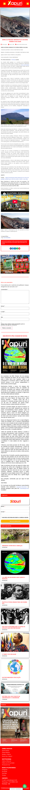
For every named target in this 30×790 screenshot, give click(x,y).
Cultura (20, 44)
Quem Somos (5, 750)
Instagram (4, 769)
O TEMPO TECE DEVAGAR (9, 654)
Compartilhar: (4, 236)
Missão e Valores (6, 754)
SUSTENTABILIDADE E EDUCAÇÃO (11, 677)
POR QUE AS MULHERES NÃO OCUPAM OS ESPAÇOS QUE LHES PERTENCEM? (13, 627)
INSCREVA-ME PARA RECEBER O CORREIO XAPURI (15, 517)
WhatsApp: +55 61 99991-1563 (10, 782)
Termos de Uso (6, 764)
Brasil (18, 44)
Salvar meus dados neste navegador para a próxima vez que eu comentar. (13, 324)
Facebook (4, 771)
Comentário (4, 289)
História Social (24, 44)
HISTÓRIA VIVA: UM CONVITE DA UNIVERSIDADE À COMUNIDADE (11, 697)
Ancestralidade (7, 237)
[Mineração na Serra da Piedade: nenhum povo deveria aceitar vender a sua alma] (15, 228)
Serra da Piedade (25, 65)
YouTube (4, 773)
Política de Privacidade (8, 763)
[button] (4, 4)
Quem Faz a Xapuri (7, 756)
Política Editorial (6, 761)
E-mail (3, 311)
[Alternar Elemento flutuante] (25, 786)
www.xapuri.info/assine (21, 487)
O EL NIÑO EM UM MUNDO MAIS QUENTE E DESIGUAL (13, 578)
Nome (3, 306)
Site (2, 317)
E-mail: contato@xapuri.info (9, 780)
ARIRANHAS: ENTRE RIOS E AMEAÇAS (12, 545)
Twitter (4, 775)
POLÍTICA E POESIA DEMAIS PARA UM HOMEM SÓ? (14, 602)
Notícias (14, 59)
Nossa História (6, 752)
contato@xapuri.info (24, 488)
